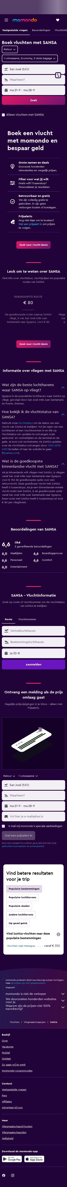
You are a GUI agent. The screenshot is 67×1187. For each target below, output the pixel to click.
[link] (33, 245)
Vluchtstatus (25, 423)
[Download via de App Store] (34, 1159)
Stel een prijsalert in (30, 224)
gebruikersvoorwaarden (14, 846)
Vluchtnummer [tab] (27, 619)
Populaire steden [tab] (19, 906)
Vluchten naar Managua (21, 946)
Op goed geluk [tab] (18, 923)
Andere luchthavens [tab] (21, 914)
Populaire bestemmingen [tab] (24, 889)
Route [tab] (8, 619)
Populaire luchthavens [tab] (22, 897)
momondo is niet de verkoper (26, 993)
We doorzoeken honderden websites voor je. (31, 1001)
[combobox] (37, 630)
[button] (6, 20)
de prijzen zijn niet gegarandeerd (28, 983)
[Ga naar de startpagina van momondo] (25, 20)
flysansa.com (10, 453)
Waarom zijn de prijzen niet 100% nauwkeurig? (28, 1007)
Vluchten (14, 1022)
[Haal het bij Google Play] (12, 1159)
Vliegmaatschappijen (35, 1022)
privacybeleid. (37, 846)
